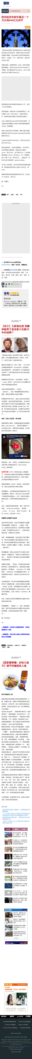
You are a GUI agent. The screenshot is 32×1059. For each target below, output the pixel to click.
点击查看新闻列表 (15, 11)
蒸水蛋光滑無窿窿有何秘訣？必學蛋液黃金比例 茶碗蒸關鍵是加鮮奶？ (20, 849)
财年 (8, 194)
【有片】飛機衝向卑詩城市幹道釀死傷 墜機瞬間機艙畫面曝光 (20, 863)
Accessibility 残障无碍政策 (9, 1021)
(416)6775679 (6, 265)
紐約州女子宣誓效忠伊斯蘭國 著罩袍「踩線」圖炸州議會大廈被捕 (20, 900)
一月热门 (23, 829)
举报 (28, 27)
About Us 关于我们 (23, 1024)
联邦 (17, 194)
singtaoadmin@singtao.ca (24, 1046)
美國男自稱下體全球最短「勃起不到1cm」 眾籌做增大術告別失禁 (20, 871)
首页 (4, 6)
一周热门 (16, 829)
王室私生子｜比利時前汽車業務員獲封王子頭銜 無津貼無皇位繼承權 (20, 842)
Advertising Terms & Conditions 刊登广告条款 (16, 1037)
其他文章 (5, 11)
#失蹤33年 (17, 645)
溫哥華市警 (5, 472)
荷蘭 (8, 647)
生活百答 (14, 270)
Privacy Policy (22, 1021)
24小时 (8, 829)
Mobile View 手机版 (16, 1051)
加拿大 (12, 194)
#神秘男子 (23, 645)
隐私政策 (28, 1021)
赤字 (21, 194)
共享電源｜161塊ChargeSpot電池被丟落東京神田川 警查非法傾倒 (20, 892)
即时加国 (8, 6)
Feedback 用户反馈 (25, 1027)
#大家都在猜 (10, 645)
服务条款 (15, 1027)
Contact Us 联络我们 (11, 1024)
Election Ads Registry (16, 1033)
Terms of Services (8, 1027)
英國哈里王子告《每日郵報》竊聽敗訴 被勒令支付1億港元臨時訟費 (20, 856)
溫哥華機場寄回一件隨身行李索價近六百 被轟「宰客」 (20, 885)
